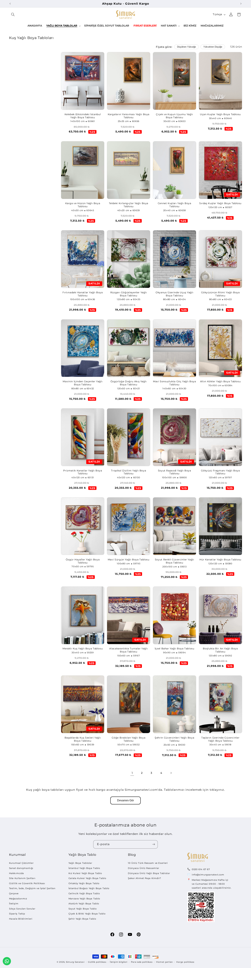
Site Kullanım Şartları (22, 878)
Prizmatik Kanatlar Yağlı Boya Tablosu (82, 472)
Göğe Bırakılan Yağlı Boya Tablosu (128, 739)
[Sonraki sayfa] (171, 773)
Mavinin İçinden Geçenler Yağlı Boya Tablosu (82, 383)
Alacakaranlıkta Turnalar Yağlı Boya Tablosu (128, 650)
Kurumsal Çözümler (21, 863)
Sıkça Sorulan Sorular (22, 908)
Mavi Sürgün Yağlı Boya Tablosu (128, 559)
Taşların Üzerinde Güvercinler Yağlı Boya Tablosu (220, 739)
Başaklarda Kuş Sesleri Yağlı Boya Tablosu (83, 739)
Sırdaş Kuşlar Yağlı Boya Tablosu (220, 203)
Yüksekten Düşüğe (212, 47)
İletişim (13, 903)
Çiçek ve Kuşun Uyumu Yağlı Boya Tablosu (174, 116)
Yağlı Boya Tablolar (80, 863)
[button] (13, 14)
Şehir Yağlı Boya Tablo (82, 918)
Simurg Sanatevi (75, 962)
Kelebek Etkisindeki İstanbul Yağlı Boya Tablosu (83, 116)
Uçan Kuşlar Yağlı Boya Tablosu (220, 114)
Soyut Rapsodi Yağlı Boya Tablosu (174, 472)
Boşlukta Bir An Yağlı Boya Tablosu (220, 650)
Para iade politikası (142, 962)
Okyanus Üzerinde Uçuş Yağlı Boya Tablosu (174, 294)
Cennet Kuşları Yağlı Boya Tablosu (174, 205)
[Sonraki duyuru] (241, 3)
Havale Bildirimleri (20, 918)
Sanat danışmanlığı (21, 868)
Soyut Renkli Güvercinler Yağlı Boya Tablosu (174, 561)
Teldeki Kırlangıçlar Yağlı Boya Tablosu (128, 205)
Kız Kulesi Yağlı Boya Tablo (85, 873)
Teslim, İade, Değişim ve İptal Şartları (32, 888)
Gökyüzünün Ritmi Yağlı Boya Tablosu (220, 294)
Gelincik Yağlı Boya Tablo (84, 893)
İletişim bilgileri (118, 962)
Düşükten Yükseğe (186, 47)
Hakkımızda (16, 873)
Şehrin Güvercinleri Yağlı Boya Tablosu (174, 739)
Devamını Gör (125, 800)
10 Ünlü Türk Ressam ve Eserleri (148, 863)
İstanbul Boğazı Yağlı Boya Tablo (88, 888)
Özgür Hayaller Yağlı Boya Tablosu (83, 561)
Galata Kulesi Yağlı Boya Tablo (87, 878)
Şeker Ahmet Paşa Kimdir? (144, 878)
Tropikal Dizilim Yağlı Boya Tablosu (128, 472)
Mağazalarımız (18, 898)
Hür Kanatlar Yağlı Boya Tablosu (220, 559)
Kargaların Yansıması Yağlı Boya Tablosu (129, 116)
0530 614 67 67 (201, 869)
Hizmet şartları (164, 962)
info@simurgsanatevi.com (208, 874)
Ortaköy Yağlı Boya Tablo (83, 883)
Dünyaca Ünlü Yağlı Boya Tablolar (149, 873)
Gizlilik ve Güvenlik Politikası (27, 883)
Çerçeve (14, 893)
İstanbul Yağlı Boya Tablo (84, 868)
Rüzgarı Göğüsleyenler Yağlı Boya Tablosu (128, 294)
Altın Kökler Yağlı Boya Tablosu (220, 381)
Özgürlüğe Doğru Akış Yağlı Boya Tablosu (128, 383)
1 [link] (132, 773)
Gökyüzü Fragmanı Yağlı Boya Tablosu (220, 472)
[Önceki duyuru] (10, 3)
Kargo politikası (185, 962)
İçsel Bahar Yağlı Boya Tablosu (174, 648)
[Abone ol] (154, 844)
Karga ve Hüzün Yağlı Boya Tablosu (82, 205)
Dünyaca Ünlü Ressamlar (143, 868)
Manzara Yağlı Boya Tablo (84, 898)
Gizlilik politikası (97, 962)
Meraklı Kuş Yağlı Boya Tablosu (82, 648)
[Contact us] (7, 961)
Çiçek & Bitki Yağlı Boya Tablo (87, 913)
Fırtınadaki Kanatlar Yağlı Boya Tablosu (82, 294)
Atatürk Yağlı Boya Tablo (83, 903)
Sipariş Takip (17, 913)
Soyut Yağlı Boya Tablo (82, 908)
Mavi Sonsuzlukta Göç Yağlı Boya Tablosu (174, 383)
